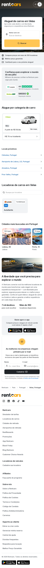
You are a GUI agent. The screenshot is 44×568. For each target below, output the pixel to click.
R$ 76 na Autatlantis (13, 136)
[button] (11, 87)
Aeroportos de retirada (12, 428)
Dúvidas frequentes (10, 539)
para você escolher (9, 308)
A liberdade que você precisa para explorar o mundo (21, 278)
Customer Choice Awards (13, 454)
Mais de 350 (25, 305)
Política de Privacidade (31, 378)
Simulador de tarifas (11, 414)
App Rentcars (8, 441)
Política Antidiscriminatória (13, 511)
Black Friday (7, 445)
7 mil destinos (8, 305)
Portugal (22, 387)
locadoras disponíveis (28, 308)
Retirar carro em (14, 32)
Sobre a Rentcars (9, 489)
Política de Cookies (10, 497)
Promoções (7, 437)
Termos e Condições (11, 502)
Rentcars (5, 387)
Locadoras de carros (11, 419)
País (13, 387)
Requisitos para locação (12, 544)
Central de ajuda (9, 535)
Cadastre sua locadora (12, 465)
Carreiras (6, 515)
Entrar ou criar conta (11, 526)
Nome (6, 362)
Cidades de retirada (11, 423)
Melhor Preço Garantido (12, 548)
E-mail (25, 362)
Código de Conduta (10, 506)
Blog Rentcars (8, 450)
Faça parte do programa (12, 478)
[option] (21, 136)
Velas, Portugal (35, 387)
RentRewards (8, 432)
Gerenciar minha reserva (12, 531)
